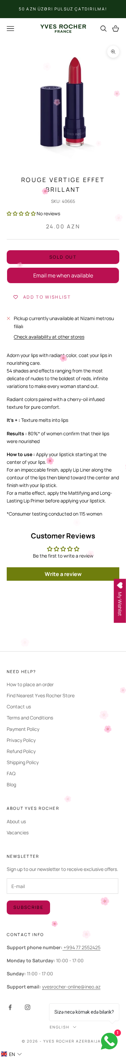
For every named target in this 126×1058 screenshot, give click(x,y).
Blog (11, 784)
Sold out (63, 257)
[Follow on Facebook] (10, 1007)
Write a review (63, 574)
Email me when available (63, 275)
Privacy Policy (21, 740)
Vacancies (18, 832)
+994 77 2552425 (81, 947)
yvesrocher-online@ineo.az (71, 986)
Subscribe (28, 907)
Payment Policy (23, 729)
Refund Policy (21, 751)
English (60, 1026)
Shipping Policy (23, 762)
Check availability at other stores (49, 337)
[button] (21, 213)
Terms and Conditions (30, 717)
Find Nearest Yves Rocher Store (41, 695)
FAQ (11, 773)
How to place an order (30, 684)
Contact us (19, 706)
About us (16, 821)
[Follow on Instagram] (27, 1007)
